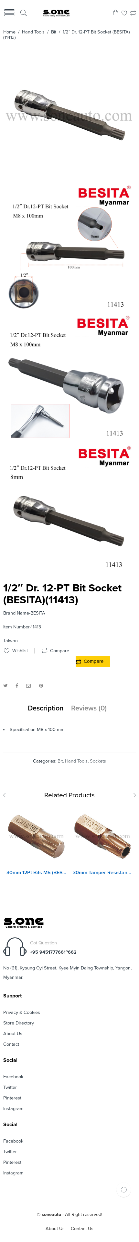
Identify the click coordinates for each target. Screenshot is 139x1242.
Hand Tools (33, 32)
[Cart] (115, 13)
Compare (93, 661)
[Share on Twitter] (5, 686)
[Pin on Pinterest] (41, 686)
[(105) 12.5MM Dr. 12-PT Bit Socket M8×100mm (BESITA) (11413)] (69, 179)
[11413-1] (69, 439)
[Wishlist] (124, 13)
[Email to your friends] (28, 686)
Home (9, 32)
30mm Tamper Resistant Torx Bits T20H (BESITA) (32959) (103, 872)
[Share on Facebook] (17, 686)
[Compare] (133, 13)
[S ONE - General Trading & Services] (56, 13)
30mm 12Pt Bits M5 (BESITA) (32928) (36, 872)
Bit (53, 32)
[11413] (69, 570)
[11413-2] (69, 309)
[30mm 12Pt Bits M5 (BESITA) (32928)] (36, 836)
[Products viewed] (123, 1189)
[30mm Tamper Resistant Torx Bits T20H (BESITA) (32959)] (103, 836)
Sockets (98, 761)
